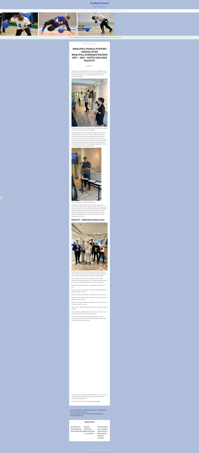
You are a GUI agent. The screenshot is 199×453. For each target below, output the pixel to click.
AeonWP (108, 449)
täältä (98, 401)
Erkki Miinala (87, 43)
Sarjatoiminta (84, 10)
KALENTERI (126, 10)
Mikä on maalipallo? (75, 10)
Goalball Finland (100, 3)
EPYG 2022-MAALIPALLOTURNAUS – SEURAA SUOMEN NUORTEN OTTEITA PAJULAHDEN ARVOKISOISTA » (86, 414)
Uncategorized (89, 65)
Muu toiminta (104, 10)
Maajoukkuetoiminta (94, 10)
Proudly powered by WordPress (94, 449)
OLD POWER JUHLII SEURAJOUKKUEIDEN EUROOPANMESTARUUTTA (77, 429)
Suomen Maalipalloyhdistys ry (116, 10)
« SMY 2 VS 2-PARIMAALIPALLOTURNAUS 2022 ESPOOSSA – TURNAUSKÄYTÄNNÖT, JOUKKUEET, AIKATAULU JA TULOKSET (88, 410)
